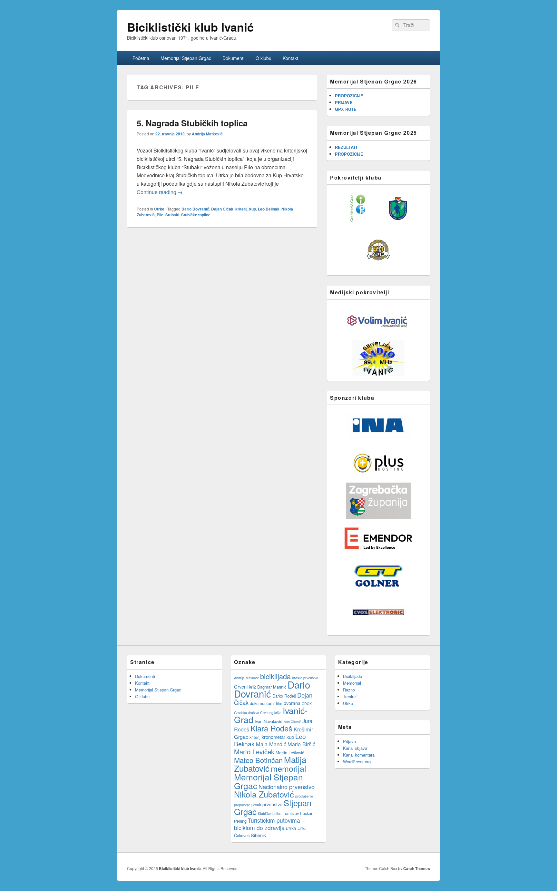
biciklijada (275, 676)
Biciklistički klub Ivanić (190, 26)
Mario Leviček (254, 751)
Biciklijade (352, 676)
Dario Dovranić (195, 209)
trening (240, 821)
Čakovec (241, 835)
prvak (256, 804)
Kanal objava (355, 748)
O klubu (263, 58)
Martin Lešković (290, 752)
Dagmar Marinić (271, 687)
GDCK (307, 703)
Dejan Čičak (222, 209)
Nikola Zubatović (264, 794)
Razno (349, 690)
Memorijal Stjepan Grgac (186, 58)
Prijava (349, 741)
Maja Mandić (271, 744)
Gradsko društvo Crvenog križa (257, 712)
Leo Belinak (268, 209)
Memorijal (352, 683)
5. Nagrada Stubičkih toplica (192, 123)
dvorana (292, 703)
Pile (160, 215)
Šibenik (258, 835)
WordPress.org (357, 762)
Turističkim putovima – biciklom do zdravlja (269, 824)
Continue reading (160, 192)
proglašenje (304, 796)
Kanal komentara (359, 755)
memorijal (288, 768)
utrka (291, 828)
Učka (302, 828)
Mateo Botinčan (258, 760)
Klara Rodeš (271, 728)
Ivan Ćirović (292, 721)
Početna (140, 58)
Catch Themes (416, 868)
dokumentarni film (266, 703)
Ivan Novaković (268, 721)
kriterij (241, 209)
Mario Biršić (301, 744)
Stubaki (172, 215)
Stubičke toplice (195, 215)
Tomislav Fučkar (297, 813)
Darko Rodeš (284, 696)
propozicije (242, 804)
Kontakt (290, 58)
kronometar (273, 736)
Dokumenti (233, 58)
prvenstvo (272, 804)
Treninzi (350, 696)
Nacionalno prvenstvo (287, 786)
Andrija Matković (207, 134)
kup (252, 209)
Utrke (159, 209)
